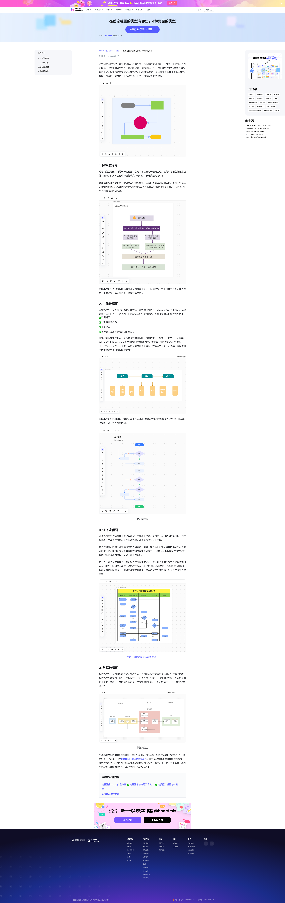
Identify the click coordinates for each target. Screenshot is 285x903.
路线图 (129, 853)
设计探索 (260, 98)
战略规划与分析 (273, 102)
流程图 (129, 847)
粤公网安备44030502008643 (184, 900)
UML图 (129, 860)
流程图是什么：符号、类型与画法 (259, 126)
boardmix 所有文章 (106, 51)
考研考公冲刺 (268, 110)
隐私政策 (191, 850)
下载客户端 (157, 820)
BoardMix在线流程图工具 (134, 759)
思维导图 (129, 843)
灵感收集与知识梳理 (255, 110)
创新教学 (268, 98)
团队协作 (260, 94)
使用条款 (191, 853)
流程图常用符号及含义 (141, 784)
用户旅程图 (130, 850)
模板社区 (119, 10)
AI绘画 (277, 110)
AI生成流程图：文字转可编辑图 (258, 128)
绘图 (117, 51)
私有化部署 (191, 847)
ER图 (128, 857)
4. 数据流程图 (43, 71)
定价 (148, 10)
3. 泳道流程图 (43, 67)
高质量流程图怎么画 (168, 784)
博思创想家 (108, 36)
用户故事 (268, 94)
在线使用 (127, 820)
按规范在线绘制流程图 (110, 794)
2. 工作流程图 (43, 62)
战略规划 (146, 867)
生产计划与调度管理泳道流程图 (142, 657)
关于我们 (176, 847)
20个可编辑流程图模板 (255, 134)
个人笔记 (251, 106)
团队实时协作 (271, 106)
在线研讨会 (260, 106)
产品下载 (191, 843)
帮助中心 (162, 847)
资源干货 (276, 94)
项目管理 (262, 102)
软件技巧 (251, 94)
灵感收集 (146, 878)
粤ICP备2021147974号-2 (205, 900)
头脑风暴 (251, 98)
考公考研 (146, 860)
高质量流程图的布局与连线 (256, 137)
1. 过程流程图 (43, 58)
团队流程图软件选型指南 (255, 131)
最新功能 (162, 850)
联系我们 (176, 843)
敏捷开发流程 (253, 102)
